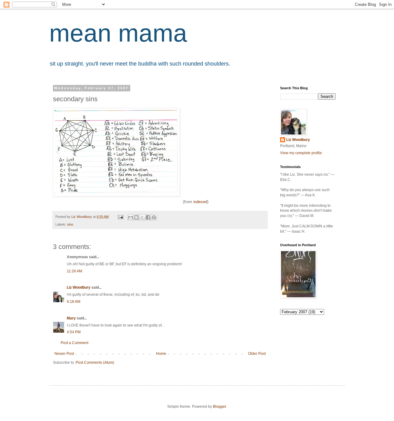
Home (161, 353)
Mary (71, 318)
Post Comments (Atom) (95, 362)
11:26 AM (74, 271)
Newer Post (64, 353)
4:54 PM (74, 332)
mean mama (118, 33)
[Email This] (130, 217)
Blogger (219, 406)
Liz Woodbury (78, 287)
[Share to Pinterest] (154, 217)
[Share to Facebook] (148, 217)
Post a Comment (74, 343)
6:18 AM (73, 301)
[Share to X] (142, 217)
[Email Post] (120, 217)
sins (70, 224)
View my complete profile (301, 153)
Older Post (257, 353)
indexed (200, 201)
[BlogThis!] (136, 217)
